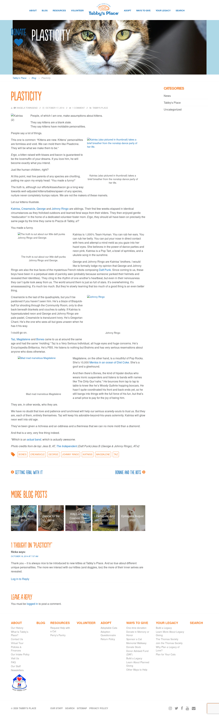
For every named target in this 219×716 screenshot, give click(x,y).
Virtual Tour (17, 643)
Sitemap (82, 708)
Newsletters (17, 670)
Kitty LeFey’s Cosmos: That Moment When (78, 518)
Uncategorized (173, 109)
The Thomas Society (167, 639)
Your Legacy (163, 10)
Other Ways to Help (136, 669)
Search (180, 10)
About (33, 10)
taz (116, 454)
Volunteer (77, 10)
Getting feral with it (29, 472)
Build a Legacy (134, 658)
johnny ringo (70, 454)
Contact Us (17, 639)
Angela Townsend (27, 107)
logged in (32, 604)
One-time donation (136, 627)
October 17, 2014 (55, 107)
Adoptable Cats (109, 627)
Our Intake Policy (20, 654)
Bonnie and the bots (128, 472)
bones (23, 454)
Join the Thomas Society (169, 643)
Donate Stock (133, 647)
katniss (87, 454)
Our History (17, 627)
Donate (18, 32)
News (167, 96)
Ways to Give (143, 10)
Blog (45, 10)
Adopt (127, 10)
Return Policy (108, 639)
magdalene (103, 454)
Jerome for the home (51, 518)
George (41, 209)
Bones (40, 339)
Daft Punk (105, 270)
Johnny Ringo (60, 209)
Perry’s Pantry (58, 635)
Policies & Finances (16, 648)
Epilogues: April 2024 (24, 518)
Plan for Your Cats (166, 654)
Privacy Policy (98, 708)
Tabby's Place (100, 107)
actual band (34, 439)
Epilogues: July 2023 (105, 518)
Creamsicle (28, 209)
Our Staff (16, 666)
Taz (13, 339)
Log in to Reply (20, 579)
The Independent (66, 446)
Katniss (15, 209)
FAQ (13, 662)
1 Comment (78, 107)
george (53, 454)
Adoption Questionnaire (108, 633)
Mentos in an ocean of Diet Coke (109, 362)
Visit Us (15, 658)
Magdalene (24, 339)
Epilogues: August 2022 (132, 518)
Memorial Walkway (136, 643)
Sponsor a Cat (134, 639)
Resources (59, 10)
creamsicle (37, 454)
